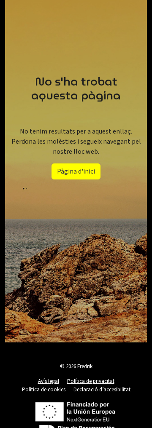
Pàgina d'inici (76, 171)
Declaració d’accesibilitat (101, 389)
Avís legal (48, 381)
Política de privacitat (90, 381)
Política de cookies (43, 389)
